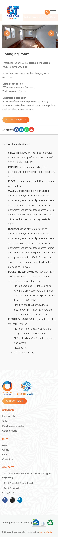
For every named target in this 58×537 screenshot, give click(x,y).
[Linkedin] (19, 500)
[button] (7, 33)
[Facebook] (5, 500)
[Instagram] (12, 500)
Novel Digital (45, 532)
